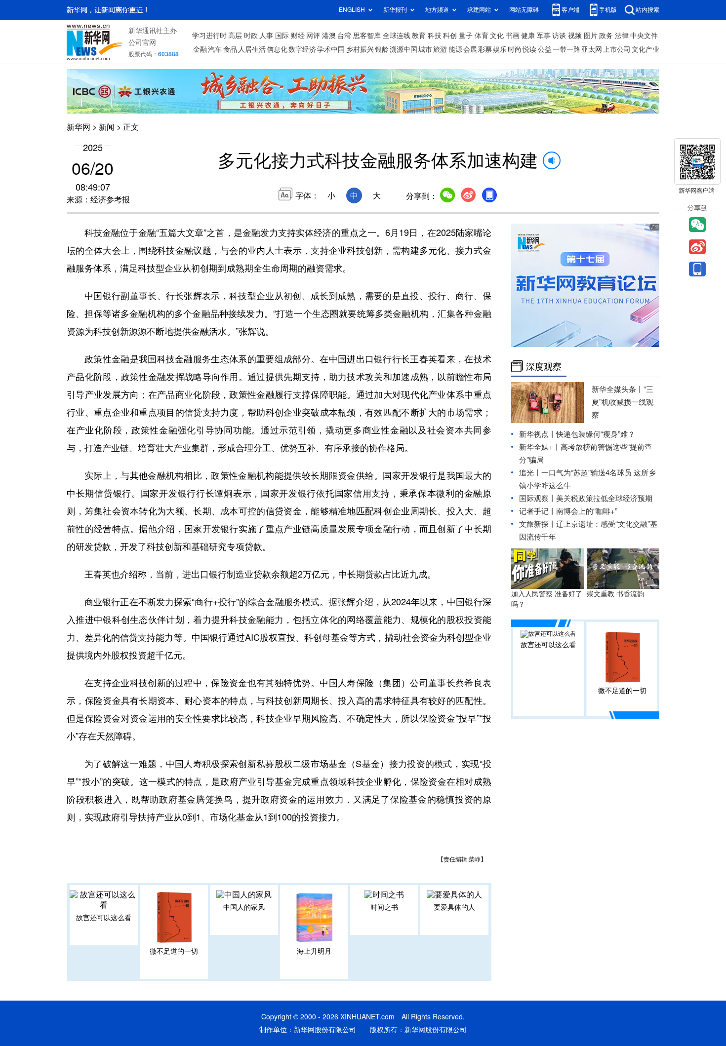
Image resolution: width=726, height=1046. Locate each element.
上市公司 (617, 49)
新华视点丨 (537, 434)
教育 (419, 35)
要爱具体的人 (454, 907)
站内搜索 (647, 9)
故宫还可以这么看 (103, 917)
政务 (606, 35)
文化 (497, 35)
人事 (266, 35)
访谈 (559, 35)
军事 (544, 35)
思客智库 (367, 35)
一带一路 (566, 49)
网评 (313, 35)
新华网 (78, 127)
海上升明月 (314, 951)
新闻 (107, 127)
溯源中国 (403, 49)
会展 (470, 49)
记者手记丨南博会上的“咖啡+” (568, 511)
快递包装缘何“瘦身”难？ (595, 434)
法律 (622, 35)
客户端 (570, 9)
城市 (425, 49)
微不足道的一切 (174, 951)
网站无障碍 (524, 9)
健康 (528, 35)
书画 (513, 35)
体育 (481, 35)
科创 (450, 35)
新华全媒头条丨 (618, 389)
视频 (575, 35)
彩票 (485, 49)
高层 (235, 35)
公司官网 (142, 42)
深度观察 (544, 366)
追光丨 (530, 472)
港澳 (329, 35)
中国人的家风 (244, 907)
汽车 (215, 49)
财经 (298, 35)
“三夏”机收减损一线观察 (622, 402)
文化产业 (645, 49)
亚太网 (591, 49)
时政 (251, 35)
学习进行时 (209, 35)
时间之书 (384, 907)
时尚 (515, 49)
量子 (466, 35)
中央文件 (644, 35)
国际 (282, 35)
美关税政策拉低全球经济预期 (604, 498)
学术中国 (331, 49)
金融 (200, 49)
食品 (230, 49)
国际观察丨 (537, 498)
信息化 (277, 49)
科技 (435, 35)
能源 (455, 49)
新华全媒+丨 (540, 447)
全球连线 (396, 35)
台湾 (344, 35)
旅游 (440, 49)
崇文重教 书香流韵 (615, 593)
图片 (591, 35)
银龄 (382, 49)
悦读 (529, 49)
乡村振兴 (360, 49)
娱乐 (500, 49)
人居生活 (252, 49)
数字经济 (302, 49)
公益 (545, 49)
